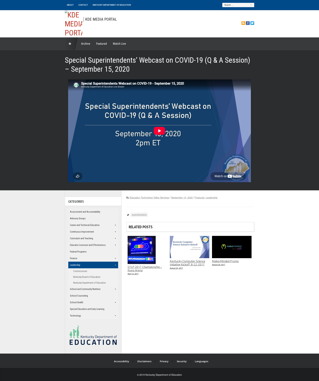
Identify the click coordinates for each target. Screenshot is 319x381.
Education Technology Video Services (149, 197)
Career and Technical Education (85, 225)
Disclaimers (144, 361)
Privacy (164, 361)
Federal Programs (78, 251)
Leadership (211, 197)
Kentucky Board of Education (86, 277)
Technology (75, 315)
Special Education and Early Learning (87, 309)
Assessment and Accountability (85, 211)
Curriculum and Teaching (81, 238)
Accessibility (121, 361)
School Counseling (79, 295)
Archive (85, 43)
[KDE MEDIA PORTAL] (73, 23)
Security (182, 361)
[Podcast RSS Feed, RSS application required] (243, 23)
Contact (83, 4)
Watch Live (119, 43)
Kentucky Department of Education (112, 4)
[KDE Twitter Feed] (252, 23)
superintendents (139, 214)
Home (71, 43)
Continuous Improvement (82, 231)
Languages (201, 361)
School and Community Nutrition (85, 289)
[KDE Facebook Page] (248, 23)
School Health (76, 302)
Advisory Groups (78, 218)
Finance (73, 258)
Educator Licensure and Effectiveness (88, 245)
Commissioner (80, 271)
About (70, 4)
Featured (101, 43)
